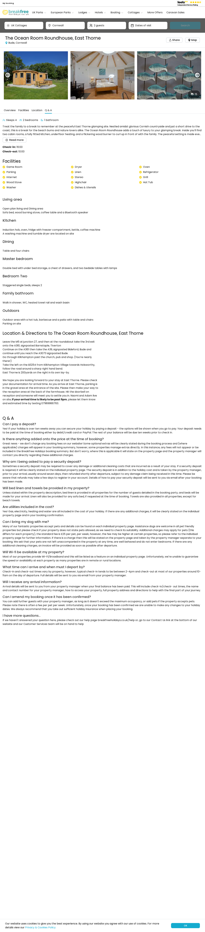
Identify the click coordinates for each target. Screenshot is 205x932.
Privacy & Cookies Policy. (40, 927)
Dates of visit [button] (143, 25)
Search (185, 25)
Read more (16, 140)
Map (194, 40)
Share (176, 40)
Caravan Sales (175, 12)
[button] (40, 12)
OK (185, 925)
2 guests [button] (99, 25)
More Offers (155, 12)
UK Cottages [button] (19, 25)
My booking (8, 3)
